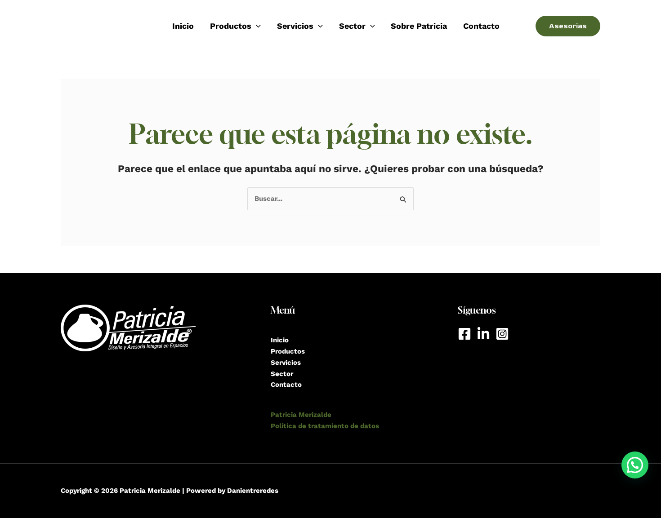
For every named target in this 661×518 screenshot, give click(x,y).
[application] (256, 26)
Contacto (481, 26)
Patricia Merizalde (301, 415)
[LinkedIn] (483, 334)
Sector (282, 374)
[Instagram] (502, 334)
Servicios (286, 363)
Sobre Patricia (419, 26)
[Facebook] (464, 334)
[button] (634, 465)
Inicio (183, 26)
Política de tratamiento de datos (325, 426)
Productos (230, 26)
